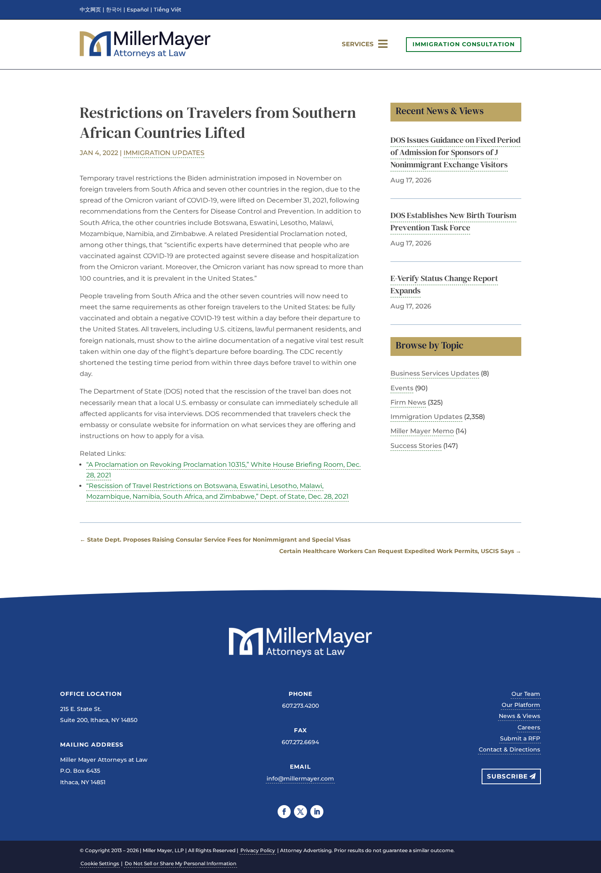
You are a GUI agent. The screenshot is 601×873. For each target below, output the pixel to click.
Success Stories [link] (416, 446)
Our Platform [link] (521, 705)
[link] (145, 56)
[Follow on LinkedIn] (316, 811)
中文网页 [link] (90, 10)
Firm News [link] (408, 402)
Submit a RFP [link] (520, 738)
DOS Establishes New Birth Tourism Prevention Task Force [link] (453, 221)
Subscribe (507, 776)
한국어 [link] (114, 10)
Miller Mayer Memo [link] (422, 431)
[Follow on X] (300, 811)
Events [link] (401, 388)
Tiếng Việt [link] (167, 10)
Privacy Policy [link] (257, 850)
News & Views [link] (519, 716)
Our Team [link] (525, 694)
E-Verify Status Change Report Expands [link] (444, 284)
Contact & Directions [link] (509, 749)
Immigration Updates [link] (163, 153)
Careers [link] (529, 727)
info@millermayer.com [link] (300, 778)
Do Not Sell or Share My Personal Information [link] (180, 863)
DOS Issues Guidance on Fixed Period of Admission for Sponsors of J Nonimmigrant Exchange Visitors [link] (455, 152)
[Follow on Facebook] (284, 811)
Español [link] (138, 10)
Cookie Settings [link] (100, 863)
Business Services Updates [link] (434, 373)
